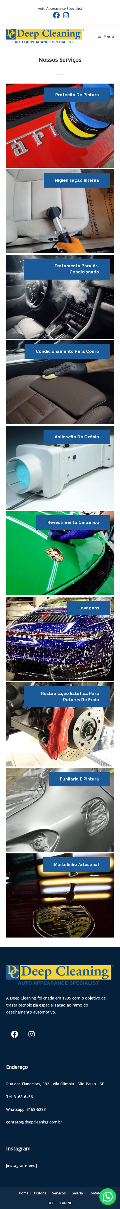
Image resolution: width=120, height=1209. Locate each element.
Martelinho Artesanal (76, 864)
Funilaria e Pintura (79, 779)
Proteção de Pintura (77, 94)
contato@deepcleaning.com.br (34, 1122)
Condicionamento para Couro (67, 351)
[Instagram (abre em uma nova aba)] (65, 15)
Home (23, 1193)
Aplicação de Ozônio (77, 436)
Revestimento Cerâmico (73, 522)
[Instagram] (31, 1034)
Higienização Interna (77, 180)
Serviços (59, 1193)
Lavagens (88, 608)
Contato (94, 1193)
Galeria (77, 1193)
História (40, 1193)
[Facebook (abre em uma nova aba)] (56, 15)
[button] (107, 1196)
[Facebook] (14, 1034)
